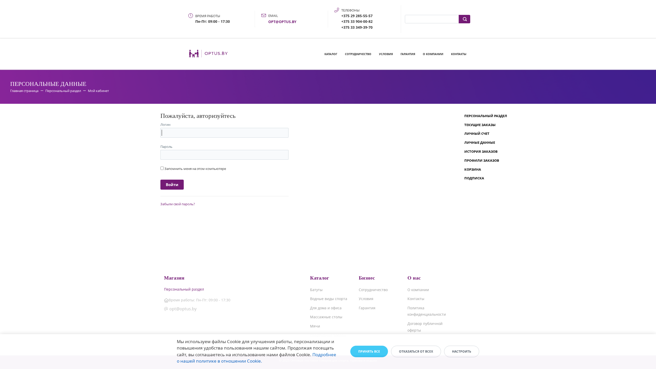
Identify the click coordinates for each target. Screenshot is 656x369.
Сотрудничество (358, 54)
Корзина (472, 169)
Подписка (474, 178)
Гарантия (408, 54)
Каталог (330, 54)
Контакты (458, 54)
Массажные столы (326, 316)
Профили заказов (481, 160)
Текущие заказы (480, 124)
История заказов (481, 151)
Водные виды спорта (328, 298)
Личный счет (476, 133)
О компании (433, 54)
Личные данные (479, 142)
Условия (386, 54)
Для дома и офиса (326, 307)
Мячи (315, 326)
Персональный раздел (485, 116)
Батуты (316, 289)
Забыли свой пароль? (177, 204)
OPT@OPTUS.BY (282, 21)
